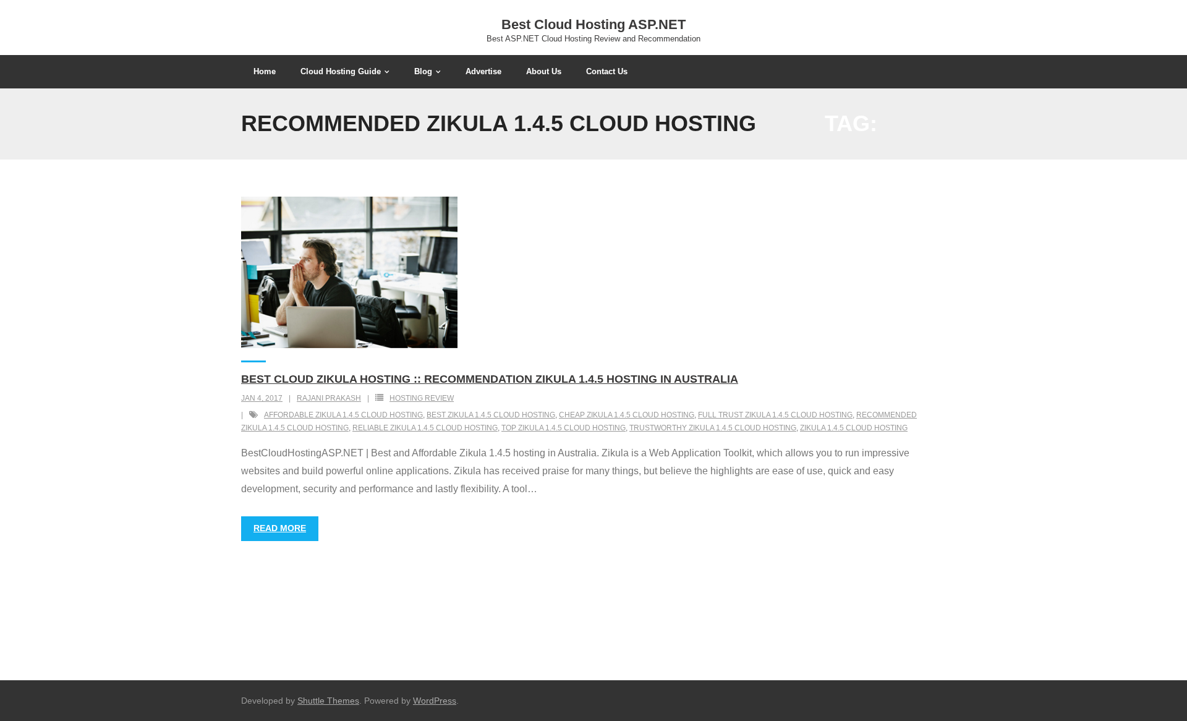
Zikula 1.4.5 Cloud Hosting (854, 428)
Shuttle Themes (328, 701)
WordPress (434, 701)
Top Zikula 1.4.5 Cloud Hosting (563, 428)
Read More (279, 528)
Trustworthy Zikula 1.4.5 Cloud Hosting (712, 428)
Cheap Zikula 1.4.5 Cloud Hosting (626, 415)
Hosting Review (421, 398)
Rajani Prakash (329, 398)
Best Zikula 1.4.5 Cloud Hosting (491, 415)
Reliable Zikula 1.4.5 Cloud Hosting (425, 428)
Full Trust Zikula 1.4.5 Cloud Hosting (775, 415)
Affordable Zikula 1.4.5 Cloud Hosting (343, 415)
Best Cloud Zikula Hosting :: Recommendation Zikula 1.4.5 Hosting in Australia (489, 379)
